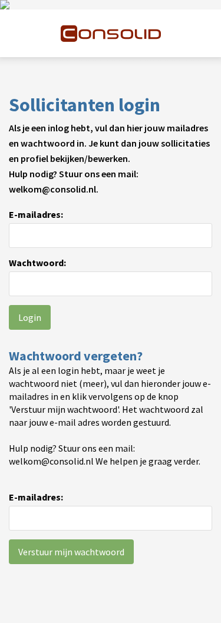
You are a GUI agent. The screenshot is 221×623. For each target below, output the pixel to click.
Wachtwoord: (37, 263)
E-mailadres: (36, 214)
